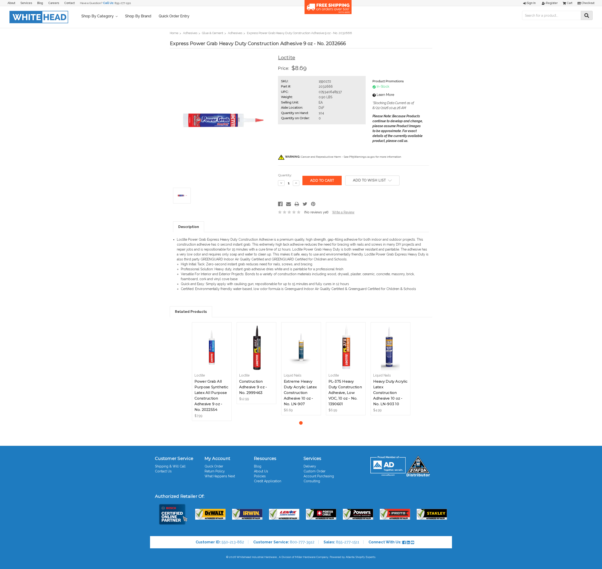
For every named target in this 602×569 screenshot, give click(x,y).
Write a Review (343, 212)
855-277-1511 (123, 3)
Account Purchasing (319, 476)
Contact (69, 3)
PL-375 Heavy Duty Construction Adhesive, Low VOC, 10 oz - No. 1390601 (345, 392)
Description (188, 227)
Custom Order (314, 471)
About (11, 3)
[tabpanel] (211, 371)
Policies (260, 476)
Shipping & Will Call (170, 466)
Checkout (587, 3)
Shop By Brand (138, 16)
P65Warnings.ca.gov (362, 156)
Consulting (312, 481)
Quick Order (214, 466)
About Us (261, 471)
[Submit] (587, 15)
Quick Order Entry (174, 16)
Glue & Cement (212, 33)
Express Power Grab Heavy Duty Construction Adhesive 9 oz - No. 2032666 (299, 33)
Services (26, 3)
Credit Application (267, 481)
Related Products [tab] (191, 312)
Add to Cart (212, 351)
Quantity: (285, 175)
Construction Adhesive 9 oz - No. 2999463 (253, 387)
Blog (40, 3)
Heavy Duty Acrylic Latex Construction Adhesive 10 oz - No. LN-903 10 (390, 392)
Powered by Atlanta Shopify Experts (352, 557)
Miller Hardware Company (311, 557)
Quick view (211, 343)
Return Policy (215, 471)
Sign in (531, 3)
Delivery (310, 466)
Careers (53, 3)
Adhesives (190, 33)
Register (551, 3)
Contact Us (163, 471)
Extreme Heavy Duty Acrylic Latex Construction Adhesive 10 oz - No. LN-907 (300, 392)
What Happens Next (220, 476)
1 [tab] (301, 423)
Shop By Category (98, 16)
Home (174, 33)
